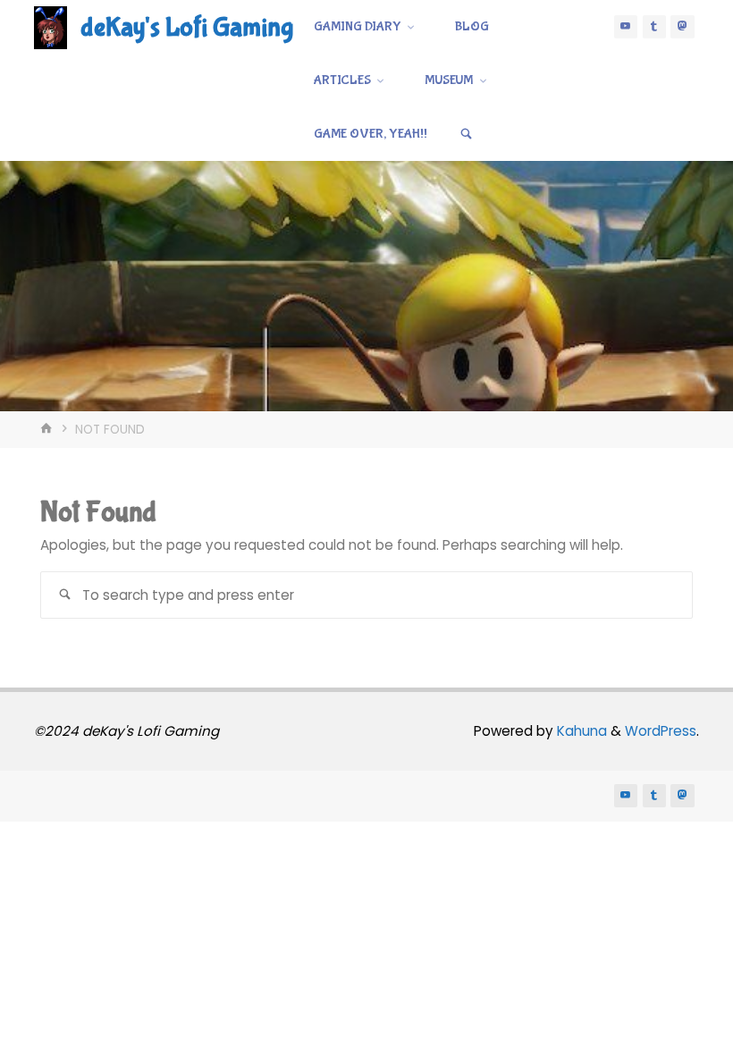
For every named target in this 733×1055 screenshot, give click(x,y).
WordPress (660, 731)
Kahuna (580, 731)
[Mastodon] (682, 26)
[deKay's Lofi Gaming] (50, 26)
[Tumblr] (654, 26)
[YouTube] (625, 26)
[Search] (466, 134)
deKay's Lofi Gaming (186, 27)
